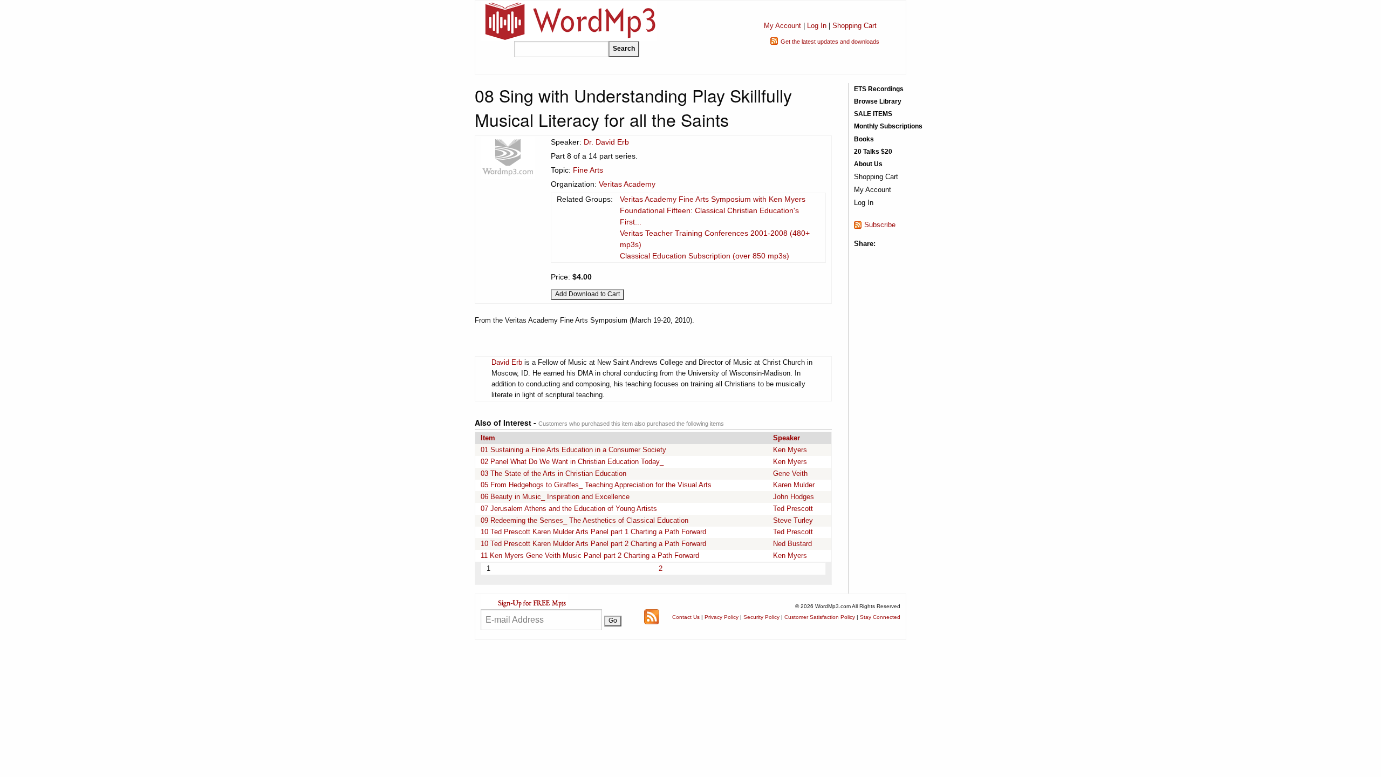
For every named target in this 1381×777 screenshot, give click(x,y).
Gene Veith (790, 473)
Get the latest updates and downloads (830, 41)
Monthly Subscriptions (888, 126)
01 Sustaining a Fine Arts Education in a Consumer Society (573, 450)
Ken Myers (790, 450)
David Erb (506, 362)
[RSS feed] (651, 616)
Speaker (786, 438)
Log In (816, 26)
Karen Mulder (794, 485)
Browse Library (877, 101)
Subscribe (879, 225)
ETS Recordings (879, 89)
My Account (782, 26)
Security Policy (761, 617)
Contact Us (686, 617)
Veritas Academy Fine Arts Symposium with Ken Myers (712, 199)
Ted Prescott (793, 509)
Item (488, 438)
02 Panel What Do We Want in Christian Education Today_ (572, 462)
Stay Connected (880, 617)
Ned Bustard (792, 544)
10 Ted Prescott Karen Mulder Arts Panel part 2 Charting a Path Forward (593, 544)
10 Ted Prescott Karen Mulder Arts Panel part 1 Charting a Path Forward (593, 532)
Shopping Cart (854, 26)
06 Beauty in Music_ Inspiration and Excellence (555, 497)
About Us (868, 164)
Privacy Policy (722, 617)
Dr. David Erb (606, 142)
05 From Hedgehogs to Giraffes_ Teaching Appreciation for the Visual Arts (596, 485)
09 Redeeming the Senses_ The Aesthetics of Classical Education (584, 520)
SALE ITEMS (873, 114)
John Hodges (793, 497)
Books (864, 139)
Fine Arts (588, 170)
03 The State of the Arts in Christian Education (553, 473)
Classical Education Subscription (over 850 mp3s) (704, 255)
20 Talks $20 (873, 151)
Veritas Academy (627, 184)
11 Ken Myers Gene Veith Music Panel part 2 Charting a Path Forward (590, 555)
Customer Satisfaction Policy (819, 617)
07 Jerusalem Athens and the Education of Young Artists (569, 509)
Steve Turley (793, 520)
